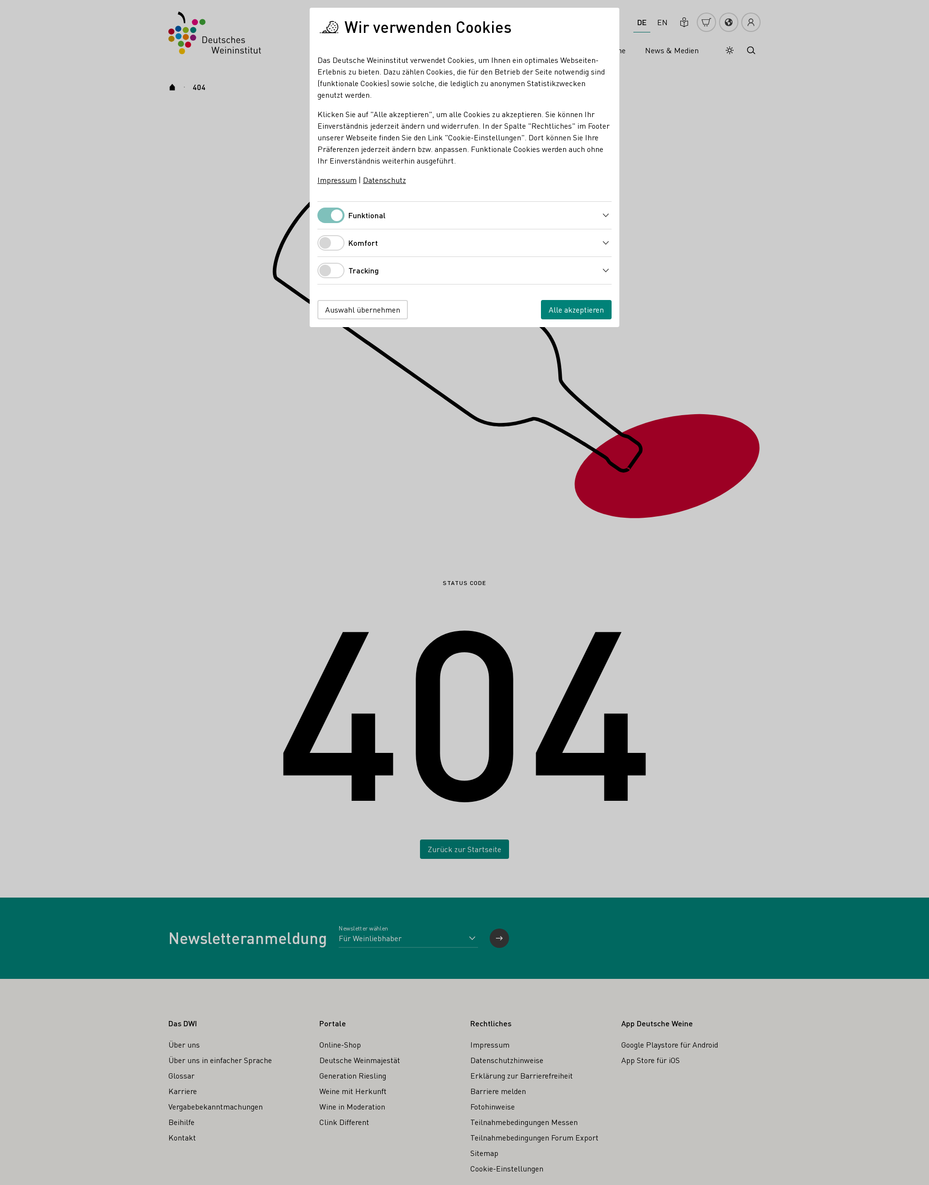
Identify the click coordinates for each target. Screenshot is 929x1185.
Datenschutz (384, 180)
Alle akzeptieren (576, 309)
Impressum (337, 180)
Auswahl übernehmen (362, 309)
